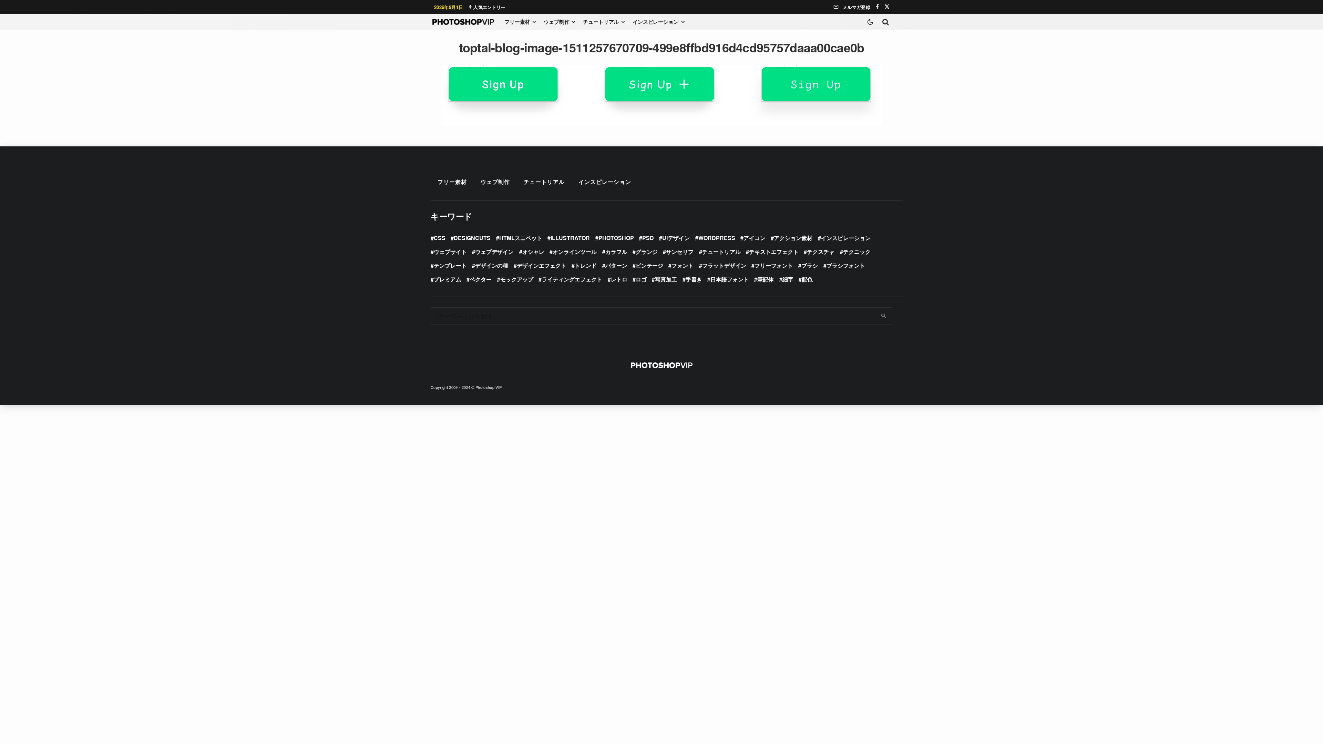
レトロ (619, 279)
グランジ (647, 252)
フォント (682, 265)
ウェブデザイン (494, 252)
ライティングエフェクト (572, 279)
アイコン (754, 238)
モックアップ (516, 279)
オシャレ (533, 252)
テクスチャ (820, 252)
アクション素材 (793, 238)
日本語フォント (729, 279)
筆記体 (765, 279)
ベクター (481, 279)
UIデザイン (676, 238)
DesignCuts (472, 238)
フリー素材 (517, 21)
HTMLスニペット (520, 238)
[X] (887, 6)
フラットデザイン (724, 265)
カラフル (616, 252)
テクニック (857, 252)
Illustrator (570, 238)
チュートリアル (601, 21)
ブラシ (809, 265)
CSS (439, 238)
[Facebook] (877, 6)
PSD (648, 238)
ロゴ (641, 279)
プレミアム (447, 279)
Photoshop (616, 238)
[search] (884, 316)
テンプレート (450, 265)
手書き (694, 279)
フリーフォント (774, 265)
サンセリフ (680, 252)
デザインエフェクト (541, 265)
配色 (807, 279)
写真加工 (666, 279)
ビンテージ (649, 265)
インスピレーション (656, 21)
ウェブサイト (450, 252)
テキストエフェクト (774, 252)
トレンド (586, 265)
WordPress (716, 238)
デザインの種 (491, 265)
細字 (787, 279)
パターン (616, 265)
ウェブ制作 (556, 21)
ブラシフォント (846, 265)
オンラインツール (575, 252)
